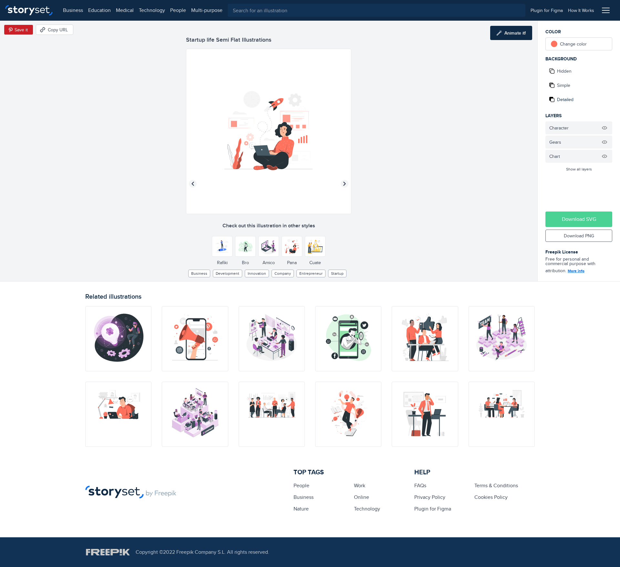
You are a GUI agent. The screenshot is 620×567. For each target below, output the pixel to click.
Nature (301, 508)
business (73, 10)
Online (361, 497)
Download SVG (579, 219)
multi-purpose (206, 10)
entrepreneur (311, 273)
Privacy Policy (429, 497)
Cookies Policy (491, 497)
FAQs (420, 485)
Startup (337, 273)
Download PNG (579, 235)
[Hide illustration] (604, 128)
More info (576, 270)
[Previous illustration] (193, 184)
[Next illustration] (344, 184)
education (99, 10)
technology (152, 10)
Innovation (257, 273)
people (178, 10)
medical (125, 10)
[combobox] (376, 10)
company (282, 273)
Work (359, 485)
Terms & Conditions (496, 485)
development (227, 273)
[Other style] (222, 246)
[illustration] (118, 338)
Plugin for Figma (432, 508)
